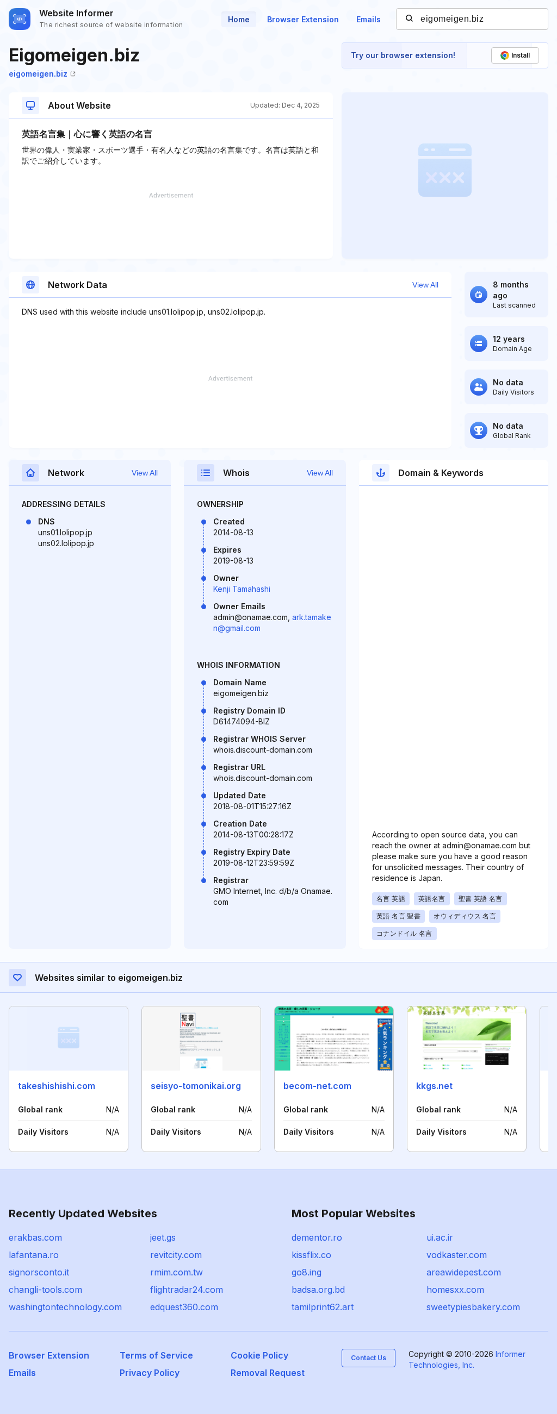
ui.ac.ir (439, 1237)
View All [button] (425, 284)
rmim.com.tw (176, 1272)
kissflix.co (311, 1254)
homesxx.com (455, 1289)
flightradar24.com (186, 1289)
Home (239, 19)
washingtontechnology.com (65, 1307)
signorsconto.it (39, 1272)
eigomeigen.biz (38, 73)
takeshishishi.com (56, 1085)
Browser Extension (303, 19)
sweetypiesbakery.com (473, 1307)
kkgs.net (434, 1085)
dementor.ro (317, 1237)
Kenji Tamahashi (241, 588)
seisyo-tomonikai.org (196, 1085)
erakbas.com (35, 1237)
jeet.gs (163, 1237)
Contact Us (368, 1358)
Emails (368, 19)
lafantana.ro (34, 1254)
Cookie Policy (259, 1355)
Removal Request (268, 1372)
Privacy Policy (150, 1372)
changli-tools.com (45, 1289)
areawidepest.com (463, 1272)
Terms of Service (156, 1355)
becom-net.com (317, 1085)
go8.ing (306, 1272)
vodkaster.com (456, 1254)
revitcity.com (176, 1254)
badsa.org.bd (318, 1289)
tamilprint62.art (323, 1307)
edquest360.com (184, 1307)
